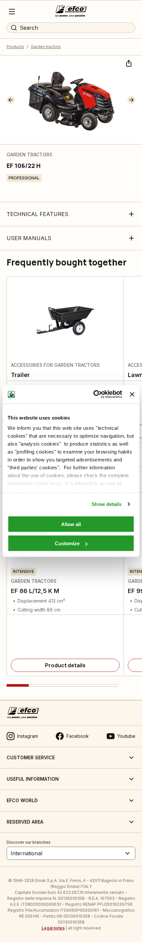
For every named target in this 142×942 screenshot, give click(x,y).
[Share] (128, 62)
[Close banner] (132, 394)
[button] (11, 100)
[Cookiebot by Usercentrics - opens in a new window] (93, 394)
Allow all (71, 524)
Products (15, 46)
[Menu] (12, 11)
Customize (67, 543)
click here (48, 483)
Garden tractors (46, 46)
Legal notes (53, 928)
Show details (106, 504)
